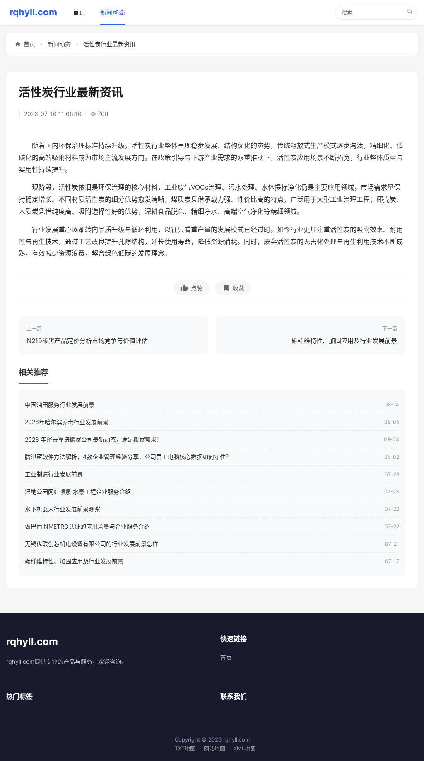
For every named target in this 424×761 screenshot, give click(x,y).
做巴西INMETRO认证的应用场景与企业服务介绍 (87, 526)
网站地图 (214, 748)
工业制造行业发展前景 (54, 474)
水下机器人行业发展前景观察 (62, 508)
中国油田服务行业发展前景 (59, 404)
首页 (79, 12)
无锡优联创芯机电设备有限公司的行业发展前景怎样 (91, 543)
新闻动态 (112, 12)
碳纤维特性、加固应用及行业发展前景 (74, 561)
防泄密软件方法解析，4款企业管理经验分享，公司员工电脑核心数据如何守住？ (128, 456)
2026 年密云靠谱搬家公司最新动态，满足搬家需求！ (93, 439)
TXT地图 (185, 748)
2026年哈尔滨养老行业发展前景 (66, 421)
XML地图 (244, 748)
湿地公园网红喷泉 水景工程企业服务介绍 (78, 491)
